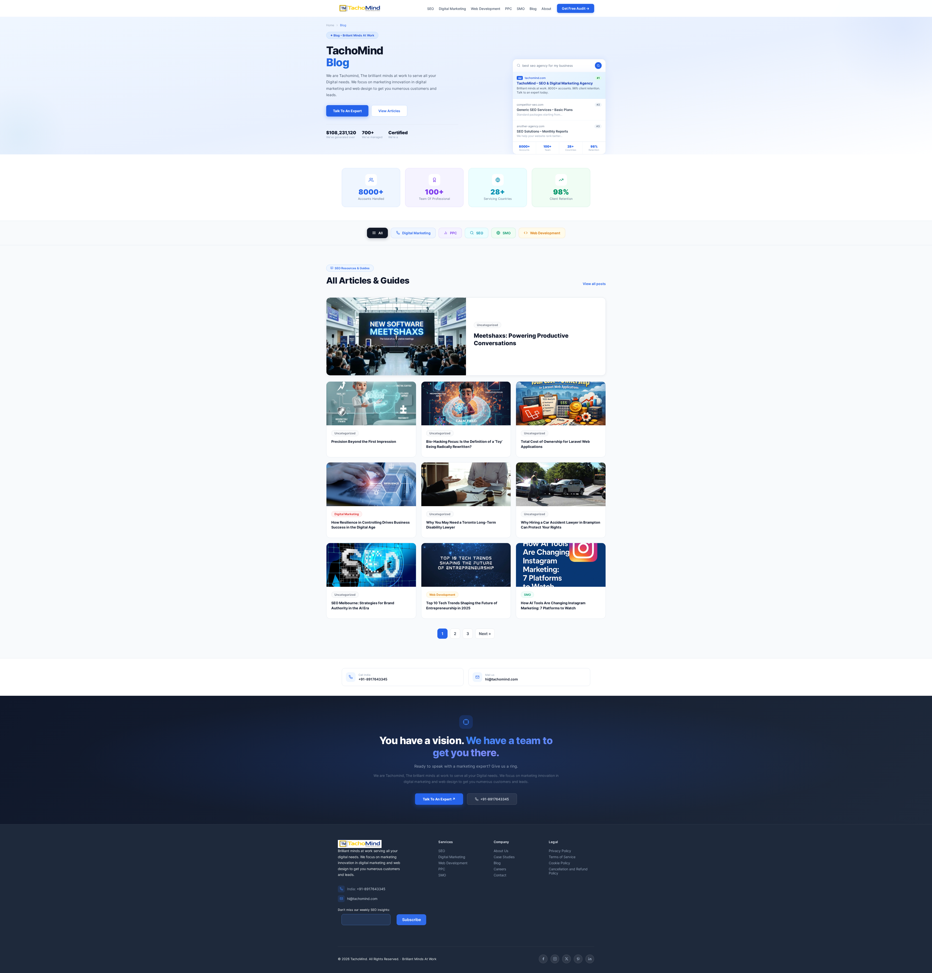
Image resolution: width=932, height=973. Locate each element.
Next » (485, 633)
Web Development (485, 9)
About (546, 9)
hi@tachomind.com (362, 899)
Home (330, 25)
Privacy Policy (560, 851)
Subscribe (411, 919)
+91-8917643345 (494, 799)
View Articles (389, 111)
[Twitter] (566, 959)
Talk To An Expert (347, 111)
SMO (521, 9)
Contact (500, 875)
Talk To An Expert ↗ (439, 799)
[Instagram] (554, 959)
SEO (430, 9)
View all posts (594, 284)
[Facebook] (543, 959)
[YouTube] (578, 959)
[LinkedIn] (589, 959)
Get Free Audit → (575, 8)
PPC (508, 9)
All (380, 233)
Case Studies (504, 857)
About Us (501, 851)
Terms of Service (562, 857)
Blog (533, 9)
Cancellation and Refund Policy (568, 871)
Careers (500, 869)
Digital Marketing (452, 9)
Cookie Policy (559, 863)
